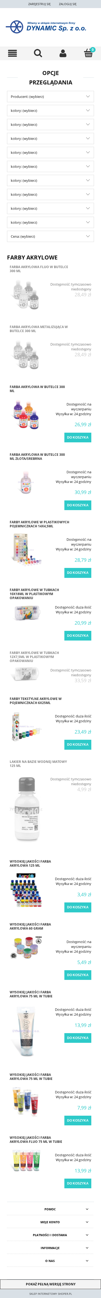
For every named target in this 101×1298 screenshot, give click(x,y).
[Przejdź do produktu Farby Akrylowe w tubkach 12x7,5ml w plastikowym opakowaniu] (26, 673)
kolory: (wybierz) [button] (24, 110)
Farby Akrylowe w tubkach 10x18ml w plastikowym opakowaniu (34, 594)
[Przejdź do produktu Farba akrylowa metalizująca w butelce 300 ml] (26, 354)
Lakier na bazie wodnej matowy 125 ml (38, 763)
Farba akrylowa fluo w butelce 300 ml (39, 269)
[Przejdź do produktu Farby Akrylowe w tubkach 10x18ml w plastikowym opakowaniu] (26, 612)
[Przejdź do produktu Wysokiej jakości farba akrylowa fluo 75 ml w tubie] (26, 1160)
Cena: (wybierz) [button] (23, 236)
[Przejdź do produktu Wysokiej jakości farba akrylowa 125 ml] (26, 890)
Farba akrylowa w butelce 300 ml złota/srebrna (37, 456)
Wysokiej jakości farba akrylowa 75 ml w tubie (31, 994)
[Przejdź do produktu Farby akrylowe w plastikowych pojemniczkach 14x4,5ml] (26, 550)
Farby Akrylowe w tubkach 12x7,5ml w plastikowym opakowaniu (34, 656)
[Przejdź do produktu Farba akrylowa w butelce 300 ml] (26, 414)
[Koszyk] (88, 53)
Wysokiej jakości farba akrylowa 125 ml (30, 863)
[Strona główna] (50, 27)
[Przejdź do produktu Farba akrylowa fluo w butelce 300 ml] (26, 294)
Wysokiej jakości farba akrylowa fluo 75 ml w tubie (36, 1139)
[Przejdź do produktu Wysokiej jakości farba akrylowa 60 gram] (26, 947)
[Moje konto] (63, 53)
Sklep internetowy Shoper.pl (50, 1294)
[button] (12, 53)
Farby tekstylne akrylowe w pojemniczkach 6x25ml (36, 700)
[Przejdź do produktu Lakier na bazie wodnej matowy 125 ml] (26, 809)
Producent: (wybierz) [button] (27, 96)
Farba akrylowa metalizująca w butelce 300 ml (39, 329)
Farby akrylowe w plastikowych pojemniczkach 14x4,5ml (39, 524)
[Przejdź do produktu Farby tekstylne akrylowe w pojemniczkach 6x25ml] (26, 726)
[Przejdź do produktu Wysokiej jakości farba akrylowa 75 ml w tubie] (26, 1031)
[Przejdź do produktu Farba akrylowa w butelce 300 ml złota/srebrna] (26, 482)
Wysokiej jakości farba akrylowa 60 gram (30, 926)
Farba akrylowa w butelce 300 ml (37, 389)
